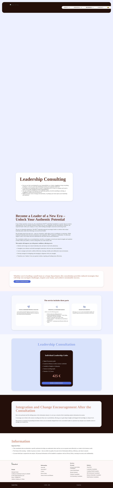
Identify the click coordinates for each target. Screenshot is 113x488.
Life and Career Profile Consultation (75, 468)
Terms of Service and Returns (47, 475)
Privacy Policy (44, 473)
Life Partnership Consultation (76, 476)
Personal (77, 7)
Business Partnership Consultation (94, 475)
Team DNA (89, 467)
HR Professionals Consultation (93, 473)
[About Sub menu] (69, 7)
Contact (100, 7)
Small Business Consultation (93, 477)
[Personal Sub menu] (81, 7)
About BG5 (43, 469)
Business (89, 7)
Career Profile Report (74, 470)
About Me (43, 467)
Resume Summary (74, 472)
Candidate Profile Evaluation (93, 471)
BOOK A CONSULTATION (22, 281)
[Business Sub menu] (93, 7)
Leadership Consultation (92, 469)
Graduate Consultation (74, 474)
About (66, 7)
